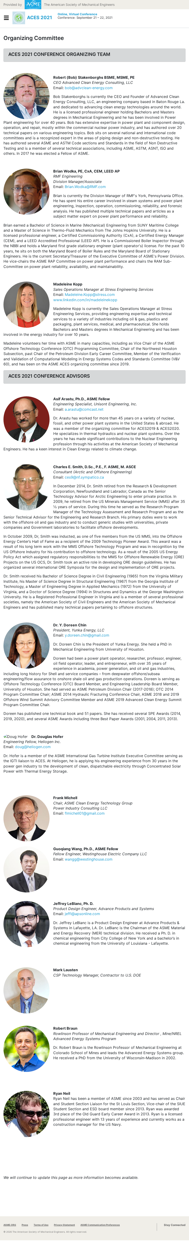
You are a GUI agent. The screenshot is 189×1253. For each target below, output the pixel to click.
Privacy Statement (64, 1224)
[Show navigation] (6, 18)
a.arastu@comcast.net (84, 409)
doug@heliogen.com (33, 746)
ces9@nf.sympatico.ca (84, 477)
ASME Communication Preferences (100, 1224)
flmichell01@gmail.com (85, 813)
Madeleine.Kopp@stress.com (90, 294)
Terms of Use (41, 1224)
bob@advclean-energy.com (89, 87)
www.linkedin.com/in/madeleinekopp (85, 299)
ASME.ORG (9, 1224)
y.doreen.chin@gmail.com (87, 635)
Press (25, 1224)
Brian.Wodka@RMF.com (85, 186)
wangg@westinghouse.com (88, 859)
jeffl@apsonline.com (82, 913)
